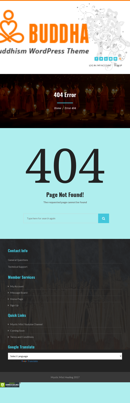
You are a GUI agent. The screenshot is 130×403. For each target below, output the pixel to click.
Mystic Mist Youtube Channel (26, 324)
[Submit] (103, 218)
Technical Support (17, 266)
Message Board (18, 292)
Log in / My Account (100, 65)
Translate (32, 361)
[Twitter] (101, 59)
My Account (17, 286)
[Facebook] (96, 59)
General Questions (18, 259)
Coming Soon (17, 330)
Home (57, 108)
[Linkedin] (106, 59)
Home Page (16, 298)
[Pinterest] (111, 59)
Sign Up (118, 65)
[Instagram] (115, 59)
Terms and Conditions (22, 336)
